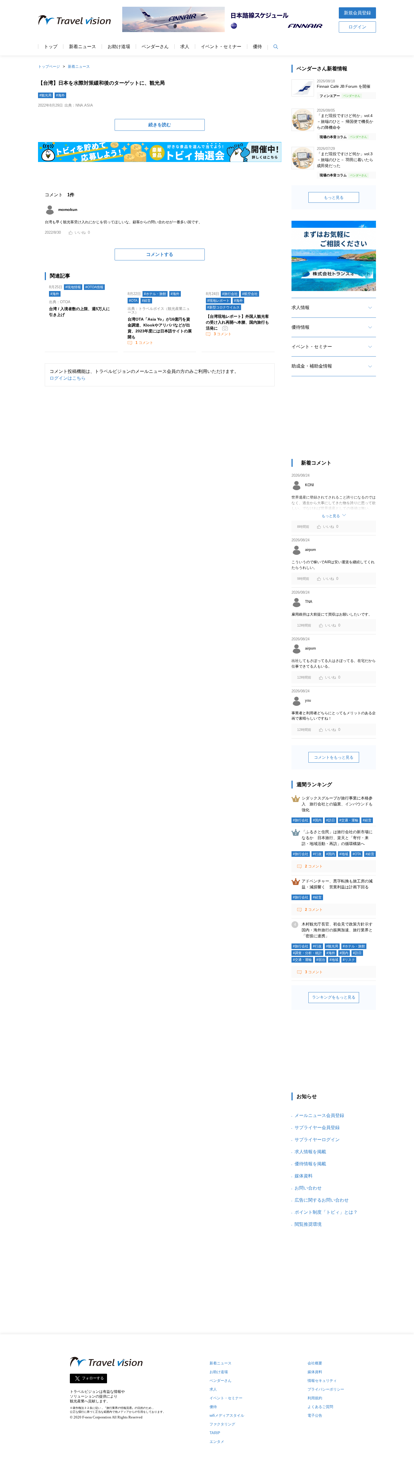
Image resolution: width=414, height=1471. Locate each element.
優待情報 (300, 327)
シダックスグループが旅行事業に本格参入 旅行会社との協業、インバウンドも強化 (337, 804)
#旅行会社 (230, 294)
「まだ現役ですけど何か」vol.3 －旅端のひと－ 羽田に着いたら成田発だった (345, 160)
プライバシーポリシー (326, 1389)
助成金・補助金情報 (311, 366)
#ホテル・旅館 (155, 294)
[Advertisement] (333, 423)
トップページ (49, 66)
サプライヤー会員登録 (317, 1127)
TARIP (215, 1433)
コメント (144, 343)
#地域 (343, 854)
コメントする (159, 254)
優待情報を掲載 (310, 1163)
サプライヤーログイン (317, 1139)
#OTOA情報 (94, 287)
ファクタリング (222, 1424)
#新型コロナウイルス (223, 307)
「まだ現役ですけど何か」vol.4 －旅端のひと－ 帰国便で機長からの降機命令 (345, 121)
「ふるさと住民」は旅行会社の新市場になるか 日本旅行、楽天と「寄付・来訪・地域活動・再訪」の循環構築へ (337, 838)
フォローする (93, 1378)
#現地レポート (218, 301)
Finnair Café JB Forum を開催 (343, 86)
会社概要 (315, 1363)
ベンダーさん (155, 46)
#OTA (133, 301)
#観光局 (45, 95)
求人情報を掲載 (310, 1151)
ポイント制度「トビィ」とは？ (326, 1212)
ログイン (357, 26)
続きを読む (159, 124)
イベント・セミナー (221, 46)
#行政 (317, 854)
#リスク (349, 960)
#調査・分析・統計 (307, 953)
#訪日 (330, 820)
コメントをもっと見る (333, 757)
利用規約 (315, 1398)
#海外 (60, 95)
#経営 (146, 301)
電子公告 (315, 1415)
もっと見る (334, 197)
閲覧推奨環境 (308, 1224)
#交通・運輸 (348, 820)
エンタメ (217, 1442)
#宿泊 (320, 960)
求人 (184, 46)
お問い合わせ (308, 1188)
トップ (50, 46)
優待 (257, 46)
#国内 (317, 820)
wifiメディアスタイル (227, 1415)
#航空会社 (250, 294)
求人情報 (300, 307)
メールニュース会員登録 (319, 1115)
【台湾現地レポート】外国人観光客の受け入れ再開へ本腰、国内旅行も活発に (237, 322)
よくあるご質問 (320, 1407)
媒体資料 (304, 1175)
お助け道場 (119, 46)
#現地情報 (73, 287)
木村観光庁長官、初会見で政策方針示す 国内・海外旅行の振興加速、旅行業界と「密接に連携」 (339, 930)
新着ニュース (82, 46)
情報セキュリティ (322, 1380)
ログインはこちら (68, 378)
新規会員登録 (357, 12)
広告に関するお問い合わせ (322, 1200)
